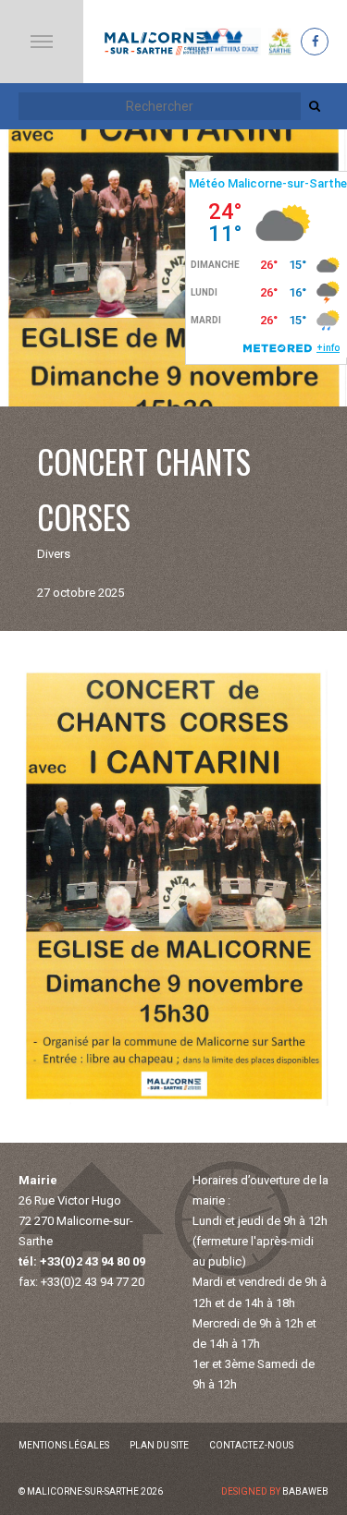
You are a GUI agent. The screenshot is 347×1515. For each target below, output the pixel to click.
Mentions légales (64, 1445)
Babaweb (305, 1491)
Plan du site (159, 1445)
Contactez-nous (251, 1445)
